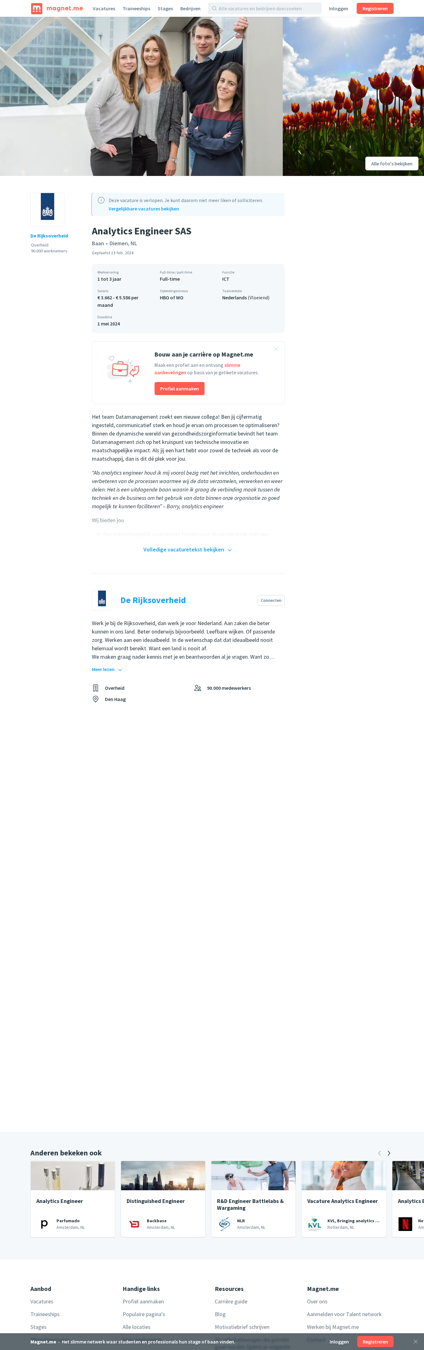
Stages (165, 8)
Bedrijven (190, 8)
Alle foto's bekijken (392, 163)
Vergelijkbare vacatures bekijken (144, 208)
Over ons (317, 1301)
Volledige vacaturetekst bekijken (183, 549)
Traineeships (136, 8)
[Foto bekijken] (141, 96)
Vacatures (104, 8)
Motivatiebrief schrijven (242, 1326)
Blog (220, 1314)
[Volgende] (389, 1153)
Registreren (375, 8)
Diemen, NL (123, 243)
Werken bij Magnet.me (333, 1326)
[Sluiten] (415, 1341)
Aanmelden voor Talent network (344, 1314)
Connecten (271, 600)
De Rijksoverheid (49, 236)
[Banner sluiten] (276, 350)
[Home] (57, 8)
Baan (98, 243)
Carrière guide (231, 1301)
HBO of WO (171, 297)
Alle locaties (137, 1326)
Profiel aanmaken (179, 388)
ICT (225, 279)
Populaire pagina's (144, 1314)
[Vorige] (379, 1153)
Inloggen (338, 8)
